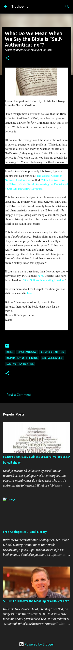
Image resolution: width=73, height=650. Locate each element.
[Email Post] (7, 347)
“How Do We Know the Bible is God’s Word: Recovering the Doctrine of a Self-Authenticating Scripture (36, 184)
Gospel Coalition (52, 352)
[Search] (67, 6)
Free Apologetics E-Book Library (25, 531)
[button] (7, 58)
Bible (9, 352)
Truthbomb (20, 6)
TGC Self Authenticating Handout (43, 280)
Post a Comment (18, 395)
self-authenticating (20, 363)
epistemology (27, 352)
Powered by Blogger (39, 644)
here (40, 276)
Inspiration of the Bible (22, 358)
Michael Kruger (52, 358)
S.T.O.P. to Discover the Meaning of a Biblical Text (36, 601)
